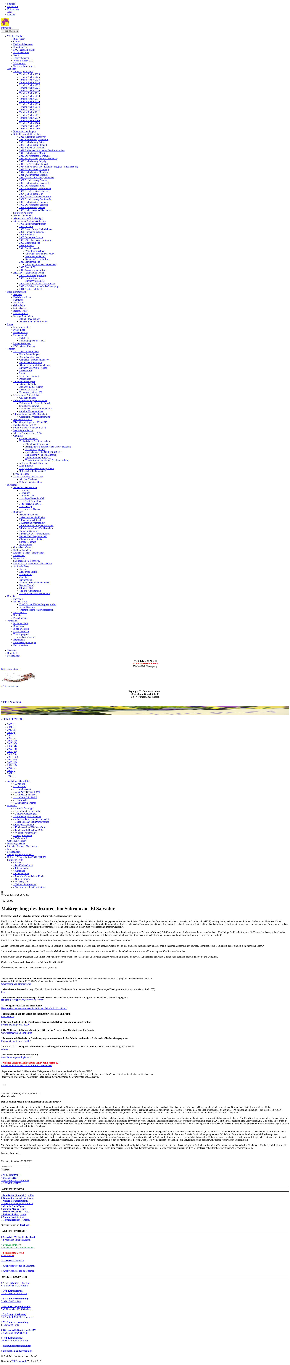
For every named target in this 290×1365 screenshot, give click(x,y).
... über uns (24, 493)
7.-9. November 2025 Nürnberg (16, 1307)
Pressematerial (20, 335)
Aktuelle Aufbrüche (22, 419)
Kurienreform (25, 370)
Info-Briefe (18, 302)
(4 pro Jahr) (13, 1195)
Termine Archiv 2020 (29, 90)
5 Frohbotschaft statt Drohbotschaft (30, 414)
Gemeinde (24, 577)
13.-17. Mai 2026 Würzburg (14, 1292)
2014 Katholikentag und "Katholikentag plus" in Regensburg (48, 166)
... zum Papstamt (27, 495)
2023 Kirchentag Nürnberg (32, 147)
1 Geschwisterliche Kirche (26, 351)
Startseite (11, 650)
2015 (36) (12, 743)
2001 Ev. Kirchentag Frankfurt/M (35, 199)
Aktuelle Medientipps (29, 319)
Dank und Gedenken (23, 44)
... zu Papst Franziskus (30, 501)
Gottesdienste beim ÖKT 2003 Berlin (43, 452)
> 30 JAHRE (15, 1180)
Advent (22, 569)
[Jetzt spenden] (145, 714)
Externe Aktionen (21, 645)
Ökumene (18, 436)
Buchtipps (18, 512)
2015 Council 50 (27, 267)
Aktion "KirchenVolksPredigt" (28, 218)
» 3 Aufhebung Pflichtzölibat (27, 816)
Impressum (12, 6)
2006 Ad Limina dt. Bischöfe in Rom (37, 283)
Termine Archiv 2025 (29, 74)
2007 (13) (12, 765)
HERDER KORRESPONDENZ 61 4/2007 (22, 1000)
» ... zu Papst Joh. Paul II (25, 797)
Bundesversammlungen (24, 131)
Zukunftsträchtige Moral (30, 482)
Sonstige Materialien (23, 316)
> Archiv (26, 1220)
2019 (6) (11, 732)
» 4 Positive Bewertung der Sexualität (31, 819)
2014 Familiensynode (29, 248)
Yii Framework (19, 1361)
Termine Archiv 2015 (29, 104)
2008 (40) (12, 762)
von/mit (22, 1203)
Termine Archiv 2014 (29, 107)
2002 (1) (11, 770)
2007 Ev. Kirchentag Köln (32, 185)
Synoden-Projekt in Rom (37, 259)
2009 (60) (12, 759)
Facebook (18, 599)
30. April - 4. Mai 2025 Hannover (17, 1315)
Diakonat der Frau (28, 389)
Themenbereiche (21, 58)
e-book (4, 1049)
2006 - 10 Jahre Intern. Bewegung (35, 240)
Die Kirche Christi (28, 571)
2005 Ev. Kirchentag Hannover (34, 191)
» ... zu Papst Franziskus (24, 794)
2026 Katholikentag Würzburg (33, 139)
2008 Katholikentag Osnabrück (34, 183)
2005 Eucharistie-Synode (31, 237)
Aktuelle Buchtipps (28, 514)
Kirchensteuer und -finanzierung (34, 365)
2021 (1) (11, 727)
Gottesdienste (19, 308)
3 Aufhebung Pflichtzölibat (26, 395)
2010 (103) (12, 757)
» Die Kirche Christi (23, 865)
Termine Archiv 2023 (29, 82)
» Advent (17, 862)
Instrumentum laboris (35, 256)
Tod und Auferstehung (30, 590)
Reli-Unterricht (20, 313)
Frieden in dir (25, 574)
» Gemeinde (19, 870)
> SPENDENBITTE (11, 1183)
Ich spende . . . (20, 612)
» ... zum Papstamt (22, 789)
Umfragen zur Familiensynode (39, 253)
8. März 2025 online (14, 1323)
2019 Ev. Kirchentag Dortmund (34, 156)
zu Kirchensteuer (27, 637)
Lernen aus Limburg (29, 376)
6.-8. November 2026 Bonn (15, 1284)
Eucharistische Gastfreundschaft (34, 441)
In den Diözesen (21, 52)
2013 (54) (12, 748)
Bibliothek (12, 484)
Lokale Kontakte (21, 631)
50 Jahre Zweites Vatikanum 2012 (29, 427)
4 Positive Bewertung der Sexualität (30, 400)
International (7, 28)
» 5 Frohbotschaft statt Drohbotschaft (31, 822)
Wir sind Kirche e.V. (23, 60)
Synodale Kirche (21, 474)
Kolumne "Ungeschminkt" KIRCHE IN (32, 563)
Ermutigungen (20, 47)
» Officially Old (20, 881)
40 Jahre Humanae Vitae (31, 411)
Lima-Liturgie (26, 465)
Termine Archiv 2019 (29, 93)
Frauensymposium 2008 (30, 392)
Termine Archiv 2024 (29, 79)
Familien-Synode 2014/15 (25, 425)
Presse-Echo (19, 329)
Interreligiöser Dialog (23, 430)
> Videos (6, 1203)
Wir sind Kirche (14, 36)
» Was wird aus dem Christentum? (29, 887)
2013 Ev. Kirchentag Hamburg (34, 169)
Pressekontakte (20, 332)
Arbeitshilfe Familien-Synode (33, 321)
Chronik (17, 41)
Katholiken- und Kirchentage (27, 134)
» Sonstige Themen (22, 835)
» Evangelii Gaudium (23, 824)
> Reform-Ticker (10, 1214)
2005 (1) (11, 767)
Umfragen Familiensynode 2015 (40, 264)
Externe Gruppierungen (24, 642)
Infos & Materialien (16, 291)
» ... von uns (19, 783)
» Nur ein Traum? (21, 879)
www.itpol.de (7, 1016)
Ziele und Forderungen (24, 66)
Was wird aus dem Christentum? (34, 593)
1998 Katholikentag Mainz (32, 207)
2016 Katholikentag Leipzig (32, 161)
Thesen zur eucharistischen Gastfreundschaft (46, 460)
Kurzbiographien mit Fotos (32, 340)
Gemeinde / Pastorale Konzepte (34, 359)
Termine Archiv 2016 (29, 101)
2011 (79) (11, 754)
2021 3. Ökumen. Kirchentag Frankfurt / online (41, 150)
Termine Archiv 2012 (29, 112)
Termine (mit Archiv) (23, 71)
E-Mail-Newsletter (22, 297)
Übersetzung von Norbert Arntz (16, 984)
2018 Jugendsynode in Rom (32, 270)
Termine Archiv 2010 (29, 117)
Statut (16, 55)
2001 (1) (11, 773)
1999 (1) (11, 776)
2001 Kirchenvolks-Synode (32, 232)
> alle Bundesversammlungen (16, 1345)
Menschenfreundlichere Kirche (34, 582)
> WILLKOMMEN (10, 1175)
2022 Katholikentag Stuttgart (33, 145)
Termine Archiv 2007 (29, 126)
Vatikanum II (25, 544)
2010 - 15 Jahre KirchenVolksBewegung (38, 286)
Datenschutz (13, 9)
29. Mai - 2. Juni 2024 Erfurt (15, 1339)
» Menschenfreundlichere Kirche (29, 876)
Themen (11, 349)
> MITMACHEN (9, 1178)
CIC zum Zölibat (27, 397)
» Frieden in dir (20, 868)
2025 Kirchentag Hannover (32, 136)
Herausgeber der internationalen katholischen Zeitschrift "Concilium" (34, 1008)
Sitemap (11, 3)
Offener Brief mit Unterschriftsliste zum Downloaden (26, 1065)
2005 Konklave (26, 234)
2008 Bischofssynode (29, 242)
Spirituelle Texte (21, 566)
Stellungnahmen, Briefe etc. (26, 561)
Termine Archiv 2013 (29, 109)
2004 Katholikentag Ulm (31, 194)
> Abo (31, 1195)
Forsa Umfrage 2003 (35, 449)
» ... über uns (19, 786)
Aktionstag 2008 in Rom (31, 387)
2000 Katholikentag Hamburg (33, 202)
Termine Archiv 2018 (29, 96)
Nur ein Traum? (26, 585)
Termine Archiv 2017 (29, 98)
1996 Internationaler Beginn (32, 223)
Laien (22, 373)
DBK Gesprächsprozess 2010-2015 (30, 422)
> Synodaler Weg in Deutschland (18, 1237)
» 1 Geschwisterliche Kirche (26, 811)
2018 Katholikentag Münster (33, 153)
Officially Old (26, 588)
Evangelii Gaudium (28, 531)
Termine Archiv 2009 (29, 120)
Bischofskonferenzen (29, 357)
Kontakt (11, 14)
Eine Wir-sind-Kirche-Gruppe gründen (37, 604)
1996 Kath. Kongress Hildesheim (35, 210)
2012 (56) (12, 751)
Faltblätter (18, 300)
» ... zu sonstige (20, 800)
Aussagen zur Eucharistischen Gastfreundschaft (48, 446)
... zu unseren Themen (29, 509)
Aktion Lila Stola (27, 384)
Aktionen (11, 69)
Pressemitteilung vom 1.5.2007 (16, 1024)
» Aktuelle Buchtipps (23, 808)
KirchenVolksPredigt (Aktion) (33, 368)
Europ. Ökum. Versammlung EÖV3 (36, 468)
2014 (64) (12, 746)
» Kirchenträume (21, 873)
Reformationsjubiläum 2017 (32, 471)
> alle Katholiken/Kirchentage (16, 1351)
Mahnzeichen (19, 558)
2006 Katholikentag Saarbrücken (35, 188)
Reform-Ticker (20, 310)
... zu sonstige (25, 506)
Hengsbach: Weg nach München (40, 455)
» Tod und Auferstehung (25, 884)
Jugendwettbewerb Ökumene (33, 463)
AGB (10, 12)
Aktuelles (17, 294)
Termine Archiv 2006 (29, 128)
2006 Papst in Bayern (29, 278)
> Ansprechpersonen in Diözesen (18, 1265)
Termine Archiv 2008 (29, 123)
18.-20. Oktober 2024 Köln (18, 1331)
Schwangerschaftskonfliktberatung (35, 408)
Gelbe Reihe (19, 305)
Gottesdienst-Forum (22, 547)
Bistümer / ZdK (20, 623)
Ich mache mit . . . (21, 601)
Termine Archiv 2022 (29, 85)
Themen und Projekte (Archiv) (28, 476)
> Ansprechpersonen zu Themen (17, 1271)
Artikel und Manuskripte (25, 487)
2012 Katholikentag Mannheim (34, 172)
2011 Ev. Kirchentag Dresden (33, 175)
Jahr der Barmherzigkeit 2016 (27, 433)
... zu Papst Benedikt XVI (31, 498)
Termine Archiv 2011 (29, 115)
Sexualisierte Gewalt (29, 406)
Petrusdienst (25, 378)
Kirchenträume (26, 580)
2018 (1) (11, 735)
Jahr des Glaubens (28, 479)
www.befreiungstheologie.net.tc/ (16, 1057)
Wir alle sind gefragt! (35, 251)
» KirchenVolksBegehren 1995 (28, 830)
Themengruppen (21, 634)
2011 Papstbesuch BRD (30, 289)
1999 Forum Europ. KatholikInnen (36, 229)
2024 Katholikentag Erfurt (31, 142)
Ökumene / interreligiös (30, 539)
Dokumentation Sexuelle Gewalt (34, 403)
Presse (10, 324)
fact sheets (24, 338)
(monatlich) (13, 1198)
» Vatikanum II (20, 838)
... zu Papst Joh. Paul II (30, 503)
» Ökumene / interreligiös (25, 832)
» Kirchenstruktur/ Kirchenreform (29, 827)
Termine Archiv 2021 (29, 88)
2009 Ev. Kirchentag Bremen (33, 180)
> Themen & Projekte (12, 1260)
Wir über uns (19, 63)
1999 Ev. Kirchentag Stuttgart (33, 204)
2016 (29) (12, 740)
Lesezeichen (19, 555)
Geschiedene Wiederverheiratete (34, 416)
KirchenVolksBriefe (34, 281)
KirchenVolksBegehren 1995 (33, 536)
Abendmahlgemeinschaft (37, 444)
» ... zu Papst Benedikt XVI (26, 792)
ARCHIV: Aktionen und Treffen (28, 272)
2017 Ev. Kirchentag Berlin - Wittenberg (38, 158)
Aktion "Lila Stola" (22, 215)
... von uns (24, 490)
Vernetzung (12, 620)
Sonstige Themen (27, 542)
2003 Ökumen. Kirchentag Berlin (35, 196)
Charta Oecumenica (28, 438)
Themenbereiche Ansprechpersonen (36, 609)
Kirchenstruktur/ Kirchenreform (34, 533)
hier (3, 992)
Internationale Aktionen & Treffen (29, 221)
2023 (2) (11, 724)
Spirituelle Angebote (23, 213)
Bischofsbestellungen (29, 354)
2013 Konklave (26, 245)
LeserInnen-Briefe (22, 327)
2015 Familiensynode (29, 262)
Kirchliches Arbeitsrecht (30, 362)
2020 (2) (11, 729)
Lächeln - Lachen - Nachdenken (28, 552)
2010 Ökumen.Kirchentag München (36, 177)
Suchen (5, 1170)
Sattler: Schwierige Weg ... (38, 457)
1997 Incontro (26, 226)
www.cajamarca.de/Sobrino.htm (16, 1033)
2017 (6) (11, 738)
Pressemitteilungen (22, 343)
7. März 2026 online (14, 1300)
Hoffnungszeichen (22, 550)
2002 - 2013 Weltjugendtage (32, 275)
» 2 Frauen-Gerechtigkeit (25, 813)
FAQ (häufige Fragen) (24, 49)
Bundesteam (19, 39)
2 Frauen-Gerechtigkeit (24, 381)
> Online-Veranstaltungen (14, 1200)
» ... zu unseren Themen (24, 803)
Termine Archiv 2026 (29, 77)
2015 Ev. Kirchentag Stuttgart (33, 164)
